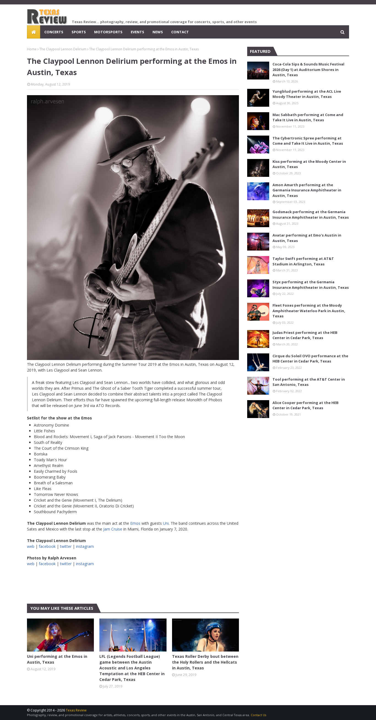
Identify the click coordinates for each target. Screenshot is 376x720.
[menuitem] (33, 32)
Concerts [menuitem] (53, 31)
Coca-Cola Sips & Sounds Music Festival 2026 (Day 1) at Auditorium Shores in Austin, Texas (308, 69)
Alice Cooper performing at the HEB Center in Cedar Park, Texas (306, 405)
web (30, 546)
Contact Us (258, 715)
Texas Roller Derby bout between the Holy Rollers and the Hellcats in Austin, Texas (205, 662)
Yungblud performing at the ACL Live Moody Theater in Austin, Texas (307, 94)
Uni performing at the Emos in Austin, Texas (57, 659)
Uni (166, 523)
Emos (135, 523)
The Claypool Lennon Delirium (62, 49)
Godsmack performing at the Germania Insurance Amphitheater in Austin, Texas (311, 214)
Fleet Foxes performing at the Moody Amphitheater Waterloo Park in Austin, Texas (309, 310)
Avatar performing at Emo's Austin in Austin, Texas (307, 238)
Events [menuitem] (137, 31)
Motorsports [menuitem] (108, 31)
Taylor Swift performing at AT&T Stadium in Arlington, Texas (303, 261)
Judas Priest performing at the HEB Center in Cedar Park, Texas (305, 335)
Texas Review (76, 710)
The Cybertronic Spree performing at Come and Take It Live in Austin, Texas (308, 141)
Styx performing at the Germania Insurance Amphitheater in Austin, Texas (311, 284)
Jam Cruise (112, 529)
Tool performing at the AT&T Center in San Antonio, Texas (309, 382)
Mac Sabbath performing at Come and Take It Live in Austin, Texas (308, 117)
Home (32, 49)
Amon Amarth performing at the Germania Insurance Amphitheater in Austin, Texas (307, 190)
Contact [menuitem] (180, 31)
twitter (66, 546)
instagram (85, 546)
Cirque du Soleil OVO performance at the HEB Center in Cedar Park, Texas (310, 358)
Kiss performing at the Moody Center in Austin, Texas (309, 164)
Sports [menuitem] (79, 31)
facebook (47, 546)
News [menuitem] (157, 31)
